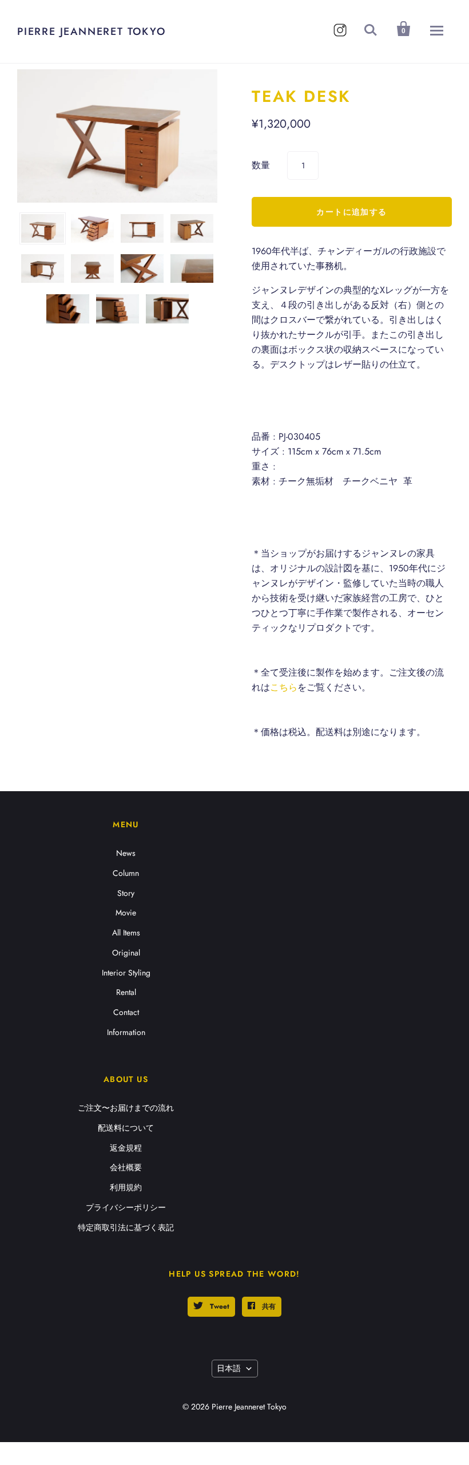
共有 (268, 1306)
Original (126, 952)
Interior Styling (126, 972)
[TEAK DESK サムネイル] (42, 228)
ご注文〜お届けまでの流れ (126, 1107)
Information (126, 1032)
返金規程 (126, 1148)
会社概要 (126, 1167)
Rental (126, 992)
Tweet (218, 1306)
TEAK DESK (301, 96)
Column (126, 873)
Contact (126, 1012)
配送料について (126, 1128)
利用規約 (126, 1187)
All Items (126, 932)
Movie (126, 912)
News (126, 853)
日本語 (229, 1368)
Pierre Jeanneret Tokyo (91, 31)
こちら (283, 687)
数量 (261, 165)
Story (125, 893)
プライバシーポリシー (126, 1207)
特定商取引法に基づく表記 (126, 1227)
